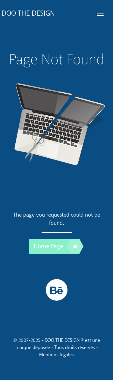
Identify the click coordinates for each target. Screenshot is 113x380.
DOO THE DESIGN (28, 13)
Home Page (48, 246)
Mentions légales (56, 354)
